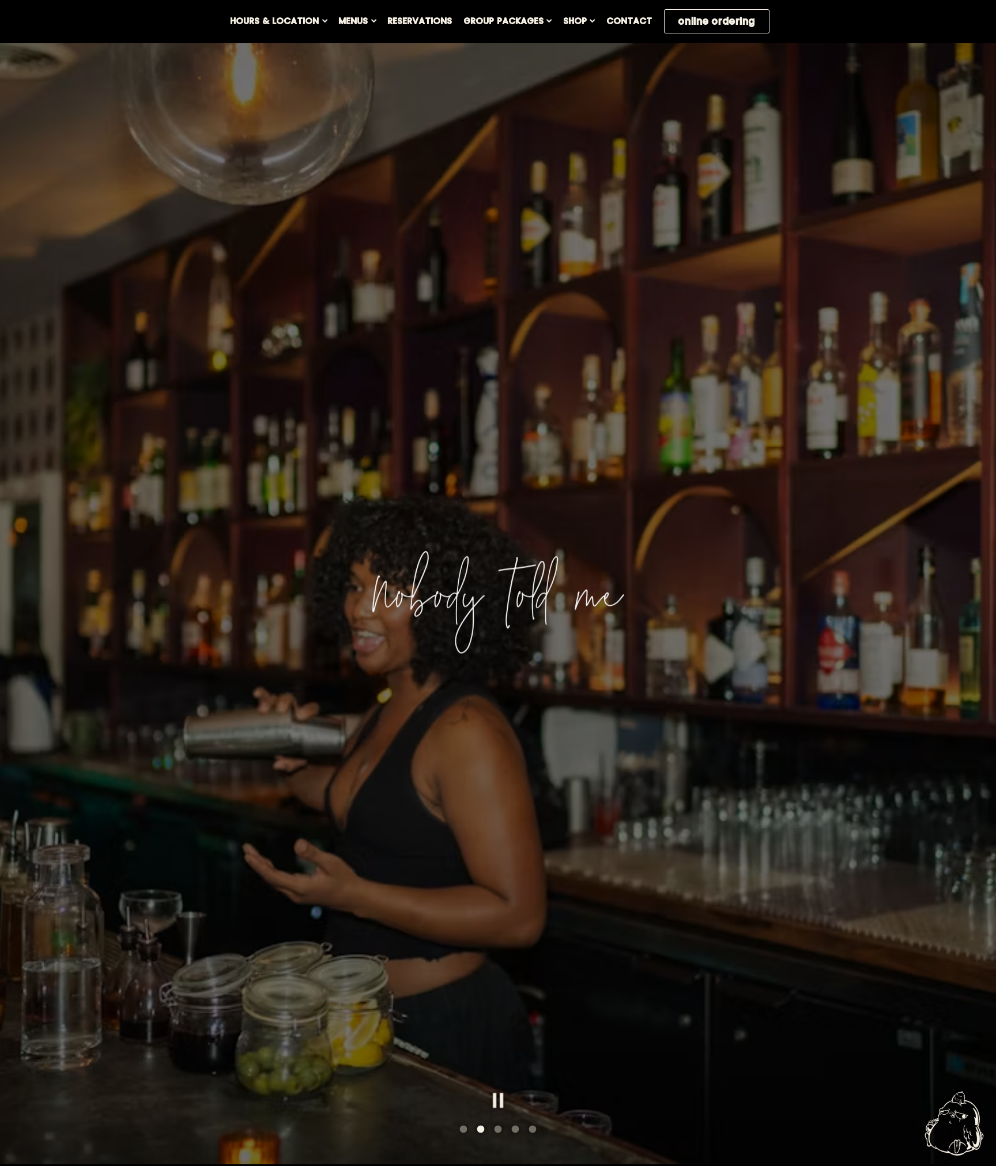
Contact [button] (629, 21)
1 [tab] (463, 1129)
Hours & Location (279, 20)
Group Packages (508, 20)
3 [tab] (498, 1129)
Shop (579, 20)
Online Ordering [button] (716, 21)
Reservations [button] (420, 21)
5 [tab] (532, 1129)
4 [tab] (515, 1129)
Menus (358, 20)
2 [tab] (480, 1129)
